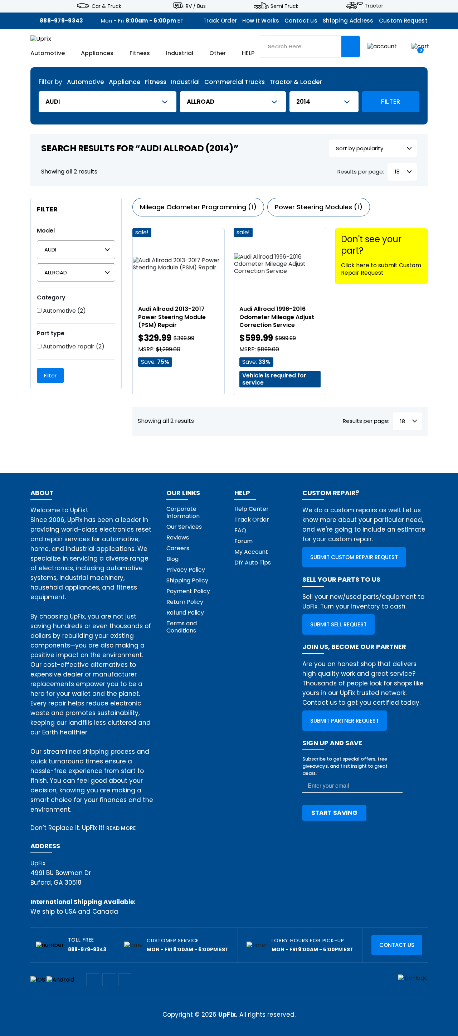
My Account (251, 552)
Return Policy (184, 602)
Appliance (125, 82)
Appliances (97, 53)
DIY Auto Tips (252, 562)
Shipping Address (348, 21)
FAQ (240, 530)
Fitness (140, 53)
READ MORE (121, 828)
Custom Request (403, 21)
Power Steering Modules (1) (318, 206)
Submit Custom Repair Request (354, 557)
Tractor (374, 5)
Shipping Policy (187, 580)
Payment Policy (188, 591)
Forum (243, 541)
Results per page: (360, 171)
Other (217, 53)
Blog (172, 559)
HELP (248, 53)
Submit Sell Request (338, 624)
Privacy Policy (185, 570)
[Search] (350, 46)
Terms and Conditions (181, 627)
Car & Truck (106, 5)
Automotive (47, 53)
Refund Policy (185, 613)
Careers (177, 548)
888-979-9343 (61, 20)
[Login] (382, 46)
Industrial (179, 53)
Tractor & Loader (295, 82)
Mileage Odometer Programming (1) (198, 206)
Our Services (184, 527)
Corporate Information (183, 512)
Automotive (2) (64, 310)
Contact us (300, 21)
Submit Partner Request (344, 720)
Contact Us (396, 945)
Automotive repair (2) (73, 346)
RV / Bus (196, 5)
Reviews (177, 537)
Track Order (220, 21)
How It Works (260, 21)
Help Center (251, 509)
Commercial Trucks (234, 82)
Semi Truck (284, 5)
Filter (390, 101)
